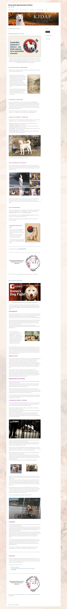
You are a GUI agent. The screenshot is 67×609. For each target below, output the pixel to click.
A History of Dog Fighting (15, 567)
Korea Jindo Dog (11, 9)
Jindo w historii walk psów (15, 280)
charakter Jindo (30, 594)
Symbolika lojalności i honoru (16, 33)
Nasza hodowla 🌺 (40, 9)
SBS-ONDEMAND (13, 569)
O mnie (46, 9)
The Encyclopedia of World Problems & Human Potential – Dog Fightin (22, 568)
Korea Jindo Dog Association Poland (20, 5)
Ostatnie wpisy (49, 35)
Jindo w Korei (32, 9)
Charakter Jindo (21, 274)
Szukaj (47, 28)
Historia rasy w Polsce (24, 9)
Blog (17, 9)
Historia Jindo (26, 274)
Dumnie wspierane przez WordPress (13, 604)
